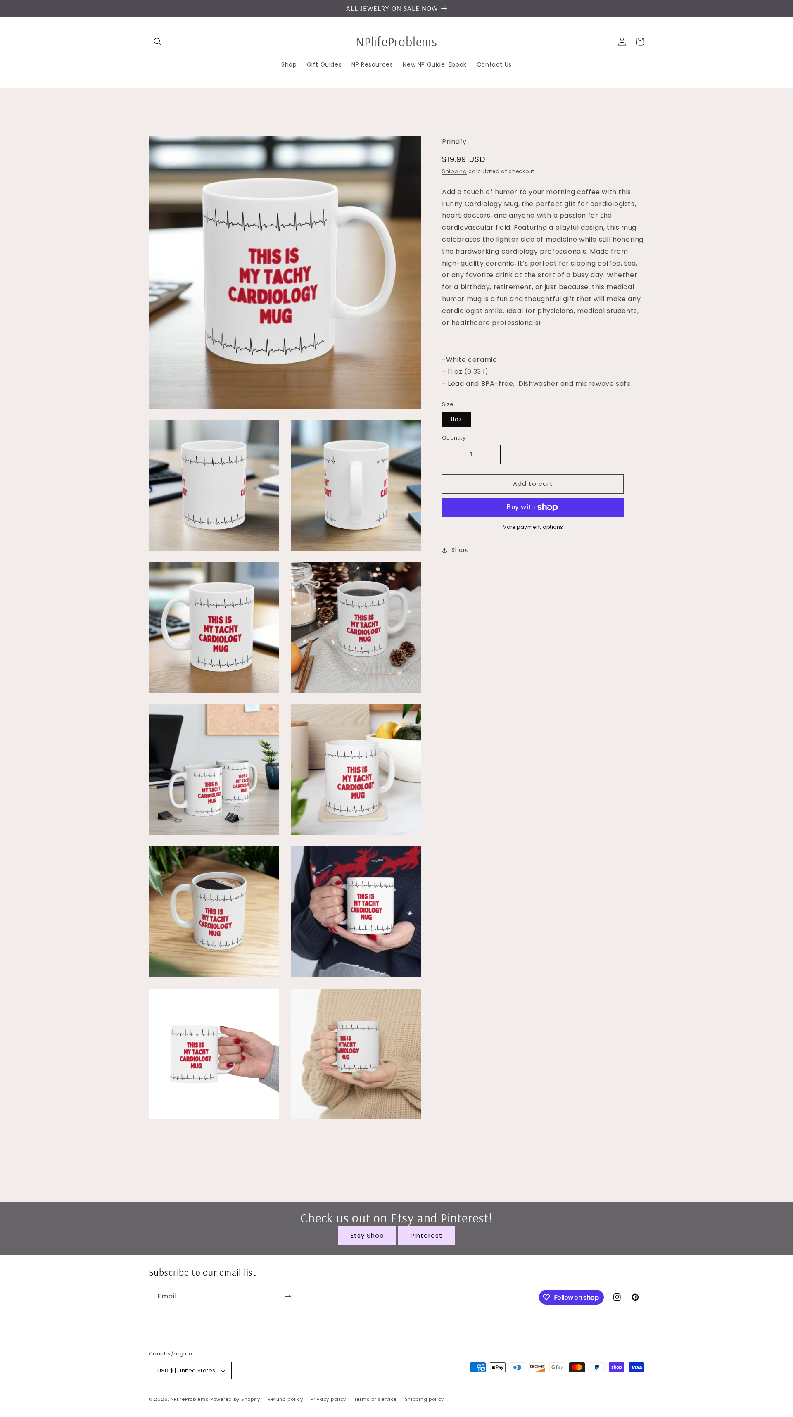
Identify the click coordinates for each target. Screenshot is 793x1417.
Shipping (454, 171)
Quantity (453, 438)
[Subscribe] (288, 1296)
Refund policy (285, 1399)
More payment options (533, 526)
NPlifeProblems (190, 1399)
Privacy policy (328, 1399)
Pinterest (426, 1235)
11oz (456, 419)
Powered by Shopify (235, 1399)
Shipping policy (424, 1399)
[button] (158, 42)
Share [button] (460, 550)
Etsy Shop (367, 1235)
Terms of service (375, 1399)
